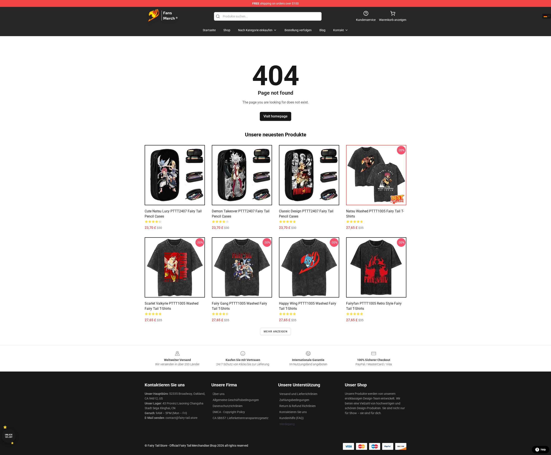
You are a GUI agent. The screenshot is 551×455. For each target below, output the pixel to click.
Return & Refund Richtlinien (297, 406)
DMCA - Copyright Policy (229, 412)
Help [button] (543, 449)
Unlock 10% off (8, 436)
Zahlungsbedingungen (294, 400)
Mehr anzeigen (275, 331)
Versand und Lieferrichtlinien (298, 394)
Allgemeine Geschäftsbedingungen (236, 400)
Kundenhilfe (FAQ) (291, 418)
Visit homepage (275, 116)
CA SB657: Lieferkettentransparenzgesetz (240, 418)
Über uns (218, 394)
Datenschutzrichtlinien (228, 406)
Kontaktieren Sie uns (293, 412)
